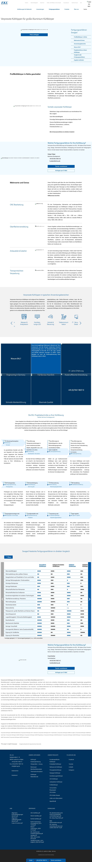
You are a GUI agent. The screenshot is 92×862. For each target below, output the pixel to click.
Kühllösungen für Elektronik (24, 9)
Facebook (71, 759)
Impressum (66, 2)
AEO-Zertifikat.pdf (35, 813)
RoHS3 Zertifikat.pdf (36, 819)
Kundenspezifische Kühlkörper (54, 760)
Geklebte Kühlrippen (85, 565)
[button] (11, 323)
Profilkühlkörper (54, 785)
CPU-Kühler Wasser (55, 795)
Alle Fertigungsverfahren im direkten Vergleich (62, 131)
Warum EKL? (77, 47)
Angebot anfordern (79, 60)
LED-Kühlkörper (54, 779)
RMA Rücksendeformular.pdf (56, 821)
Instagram (71, 770)
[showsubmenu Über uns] (80, 9)
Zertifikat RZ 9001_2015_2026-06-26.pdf (35, 837)
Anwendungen (40, 9)
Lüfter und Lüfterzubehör (56, 798)
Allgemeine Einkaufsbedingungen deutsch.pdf (17, 814)
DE (81, 2)
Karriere (42, 2)
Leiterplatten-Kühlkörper (56, 782)
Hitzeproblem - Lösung (36, 764)
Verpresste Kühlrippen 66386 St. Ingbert (66, 732)
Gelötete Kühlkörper (72, 565)
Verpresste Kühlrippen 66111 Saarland (29, 732)
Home (26, 2)
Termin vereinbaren (61, 166)
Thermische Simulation (37, 771)
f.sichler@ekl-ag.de (55, 663)
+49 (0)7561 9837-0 (41, 860)
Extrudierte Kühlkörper (42, 565)
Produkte (67, 9)
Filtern (9, 557)
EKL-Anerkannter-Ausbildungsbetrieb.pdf (37, 832)
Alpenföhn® (53, 801)
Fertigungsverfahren (54, 9)
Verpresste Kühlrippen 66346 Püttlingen (71, 735)
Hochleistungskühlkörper (56, 776)
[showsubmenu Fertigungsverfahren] (61, 9)
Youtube (71, 764)
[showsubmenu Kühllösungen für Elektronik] (33, 9)
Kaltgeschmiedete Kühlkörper (58, 565)
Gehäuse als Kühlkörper (56, 767)
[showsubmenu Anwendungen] (46, 9)
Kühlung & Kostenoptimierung (36, 760)
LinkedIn (71, 767)
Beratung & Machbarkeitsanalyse (36, 768)
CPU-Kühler (53, 792)
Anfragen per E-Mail (61, 170)
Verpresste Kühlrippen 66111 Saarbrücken (48, 732)
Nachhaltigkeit (34, 2)
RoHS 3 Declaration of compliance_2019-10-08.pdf (36, 823)
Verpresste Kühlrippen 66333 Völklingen (15, 735)
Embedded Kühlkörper (55, 764)
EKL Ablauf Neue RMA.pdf (56, 818)
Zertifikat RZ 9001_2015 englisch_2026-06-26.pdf (37, 841)
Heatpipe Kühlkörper (55, 773)
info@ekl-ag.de (16, 766)
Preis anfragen (34, 34)
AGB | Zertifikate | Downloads (54, 2)
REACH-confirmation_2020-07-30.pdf (36, 828)
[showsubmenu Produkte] (71, 9)
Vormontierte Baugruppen (53, 789)
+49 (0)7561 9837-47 (55, 660)
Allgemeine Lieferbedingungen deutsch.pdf (16, 819)
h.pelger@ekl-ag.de (55, 161)
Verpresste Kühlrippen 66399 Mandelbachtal (10, 732)
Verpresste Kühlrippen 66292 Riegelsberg (34, 735)
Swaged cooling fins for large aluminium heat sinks (30, 744)
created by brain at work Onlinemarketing (46, 854)
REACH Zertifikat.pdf (36, 816)
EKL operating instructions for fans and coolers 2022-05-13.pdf (56, 826)
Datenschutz (75, 2)
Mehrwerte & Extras (79, 40)
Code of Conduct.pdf (17, 823)
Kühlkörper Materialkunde (34, 775)
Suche (85, 9)
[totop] (64, 860)
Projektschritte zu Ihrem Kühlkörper (80, 51)
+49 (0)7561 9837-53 (55, 158)
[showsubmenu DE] (83, 3)
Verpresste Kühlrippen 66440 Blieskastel (53, 735)
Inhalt (30, 860)
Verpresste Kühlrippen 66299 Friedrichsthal (19, 737)
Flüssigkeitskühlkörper (55, 770)
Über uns (76, 9)
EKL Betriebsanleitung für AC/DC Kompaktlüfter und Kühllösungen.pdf (56, 814)
